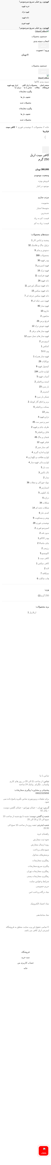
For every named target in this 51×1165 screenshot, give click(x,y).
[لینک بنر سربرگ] (25, 582)
